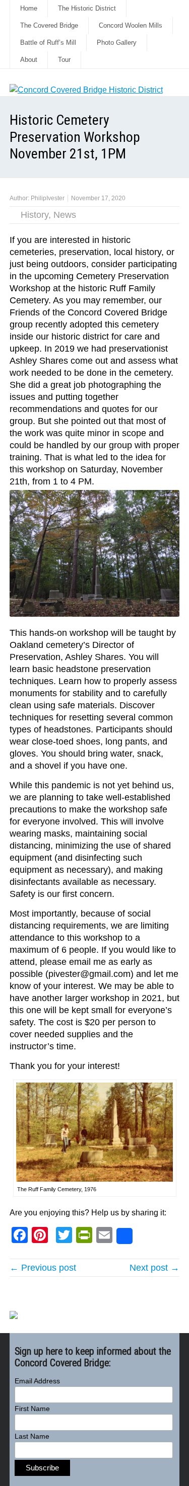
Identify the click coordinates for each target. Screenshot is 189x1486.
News (64, 215)
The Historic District (87, 8)
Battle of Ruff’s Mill (48, 42)
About (28, 59)
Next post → (154, 1268)
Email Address (37, 1381)
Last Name (32, 1436)
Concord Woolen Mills (130, 25)
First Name (32, 1409)
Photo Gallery (117, 42)
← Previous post (43, 1268)
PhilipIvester (48, 198)
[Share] (124, 1236)
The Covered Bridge (49, 25)
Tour (64, 59)
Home (28, 8)
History (34, 215)
